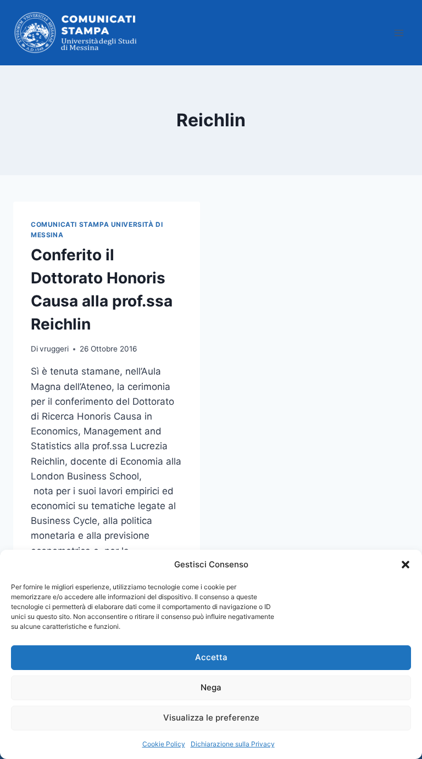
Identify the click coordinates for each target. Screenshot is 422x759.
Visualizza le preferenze (211, 717)
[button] (405, 564)
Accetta (211, 657)
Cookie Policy (163, 744)
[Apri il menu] (398, 32)
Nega (211, 687)
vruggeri (54, 348)
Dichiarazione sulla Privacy (233, 744)
